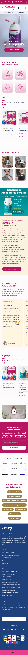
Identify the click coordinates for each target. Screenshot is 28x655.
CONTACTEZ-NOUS (7, 595)
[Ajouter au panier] (14, 123)
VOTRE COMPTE (6, 577)
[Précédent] (1, 2)
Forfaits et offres (21, 509)
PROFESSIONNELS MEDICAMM (10, 555)
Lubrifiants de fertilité (14, 496)
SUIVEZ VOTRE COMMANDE (9, 571)
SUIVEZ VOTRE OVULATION (9, 552)
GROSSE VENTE (6, 563)
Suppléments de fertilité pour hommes (14, 505)
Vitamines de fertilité (14, 492)
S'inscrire (14, 619)
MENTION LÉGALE (7, 579)
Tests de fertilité (7, 509)
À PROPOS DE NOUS (7, 558)
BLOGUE (4, 560)
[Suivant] (26, 2)
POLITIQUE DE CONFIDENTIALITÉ (11, 587)
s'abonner (14, 447)
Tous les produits (14, 518)
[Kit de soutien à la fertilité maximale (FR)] (9, 117)
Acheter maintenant (14, 49)
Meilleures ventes (14, 513)
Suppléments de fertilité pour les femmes (14, 500)
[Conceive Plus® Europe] (10, 7)
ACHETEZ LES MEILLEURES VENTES (16, 102)
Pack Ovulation (9, 326)
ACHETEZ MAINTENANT (12, 269)
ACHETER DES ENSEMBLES (18, 359)
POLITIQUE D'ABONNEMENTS (10, 593)
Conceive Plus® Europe (16, 647)
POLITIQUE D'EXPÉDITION (9, 590)
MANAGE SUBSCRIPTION (8, 574)
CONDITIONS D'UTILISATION (9, 582)
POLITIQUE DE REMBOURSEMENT (11, 585)
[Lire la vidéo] (14, 412)
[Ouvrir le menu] (2, 7)
